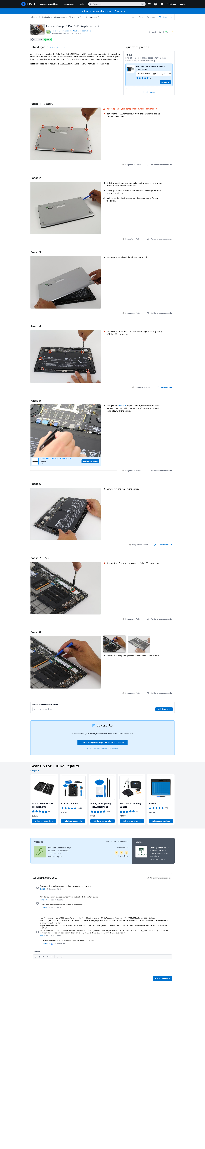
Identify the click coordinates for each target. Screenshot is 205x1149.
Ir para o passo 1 (55, 47)
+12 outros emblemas (121, 856)
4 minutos (38, 39)
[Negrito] (35, 956)
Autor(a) (38, 841)
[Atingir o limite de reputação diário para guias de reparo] (126, 853)
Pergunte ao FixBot (133, 165)
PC (39, 17)
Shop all (34, 770)
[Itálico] (39, 956)
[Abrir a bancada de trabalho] (149, 4)
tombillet (43, 900)
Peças (132, 17)
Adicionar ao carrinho (44, 821)
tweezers (122, 405)
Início (33, 17)
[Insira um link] (47, 956)
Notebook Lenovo (60, 17)
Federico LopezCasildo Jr (61, 31)
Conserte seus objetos (49, 4)
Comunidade (69, 4)
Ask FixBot (162, 709)
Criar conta (120, 11)
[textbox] (102, 967)
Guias (141, 17)
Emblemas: (122, 847)
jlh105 (42, 889)
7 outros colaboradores (82, 31)
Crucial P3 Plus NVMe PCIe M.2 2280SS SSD (150, 68)
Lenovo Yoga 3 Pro (93, 17)
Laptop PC (46, 17)
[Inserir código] (43, 956)
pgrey (42, 936)
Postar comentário (162, 978)
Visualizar (165, 82)
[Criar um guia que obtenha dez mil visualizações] (121, 853)
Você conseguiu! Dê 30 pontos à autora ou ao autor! (104, 742)
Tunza (44, 908)
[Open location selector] (155, 4)
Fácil (49, 39)
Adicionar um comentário (159, 175)
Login (182, 4)
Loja (82, 4)
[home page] (28, 4)
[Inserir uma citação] (51, 956)
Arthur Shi (46, 943)
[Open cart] (161, 4)
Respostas (151, 17)
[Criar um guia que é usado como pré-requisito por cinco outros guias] (116, 853)
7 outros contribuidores (119, 841)
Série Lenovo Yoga (76, 17)
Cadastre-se (171, 4)
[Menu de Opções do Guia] (172, 17)
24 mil (153, 32)
